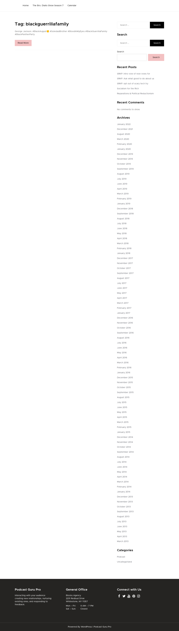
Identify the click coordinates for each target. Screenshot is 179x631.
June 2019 (122, 184)
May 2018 (122, 233)
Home (26, 5)
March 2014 (123, 482)
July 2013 (121, 521)
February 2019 (124, 199)
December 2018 (125, 209)
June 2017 (122, 288)
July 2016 (121, 343)
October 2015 (124, 387)
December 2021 (125, 129)
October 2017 (124, 268)
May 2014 (122, 472)
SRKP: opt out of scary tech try (132, 84)
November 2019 (125, 159)
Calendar (71, 5)
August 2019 (123, 174)
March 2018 (123, 243)
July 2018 (121, 223)
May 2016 (122, 353)
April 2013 (122, 536)
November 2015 (125, 382)
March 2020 (123, 139)
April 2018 (122, 238)
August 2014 (123, 457)
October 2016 (124, 328)
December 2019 (125, 154)
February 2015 (124, 427)
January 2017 (123, 313)
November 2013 (125, 502)
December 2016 (125, 318)
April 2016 (122, 358)
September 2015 (125, 392)
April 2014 (122, 477)
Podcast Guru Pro (102, 627)
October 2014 (124, 447)
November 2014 (125, 442)
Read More (23, 43)
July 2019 (121, 179)
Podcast (121, 557)
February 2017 (124, 308)
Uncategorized (124, 562)
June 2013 (122, 526)
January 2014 (123, 492)
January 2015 (123, 432)
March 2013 (122, 541)
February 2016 (124, 368)
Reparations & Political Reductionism (135, 94)
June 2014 (122, 467)
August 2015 (123, 397)
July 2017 (121, 283)
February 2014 (124, 487)
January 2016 (123, 373)
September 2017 (125, 273)
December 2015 (125, 378)
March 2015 (123, 422)
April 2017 (122, 298)
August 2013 (123, 517)
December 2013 (125, 497)
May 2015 (122, 412)
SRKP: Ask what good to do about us (135, 79)
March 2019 (123, 194)
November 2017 (125, 263)
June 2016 (122, 348)
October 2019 (124, 164)
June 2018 (122, 228)
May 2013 (121, 531)
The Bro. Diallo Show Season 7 (48, 5)
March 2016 (123, 363)
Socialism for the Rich (128, 89)
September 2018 (125, 214)
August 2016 (123, 338)
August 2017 (123, 278)
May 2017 (122, 293)
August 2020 (123, 134)
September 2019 (125, 169)
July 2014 (121, 462)
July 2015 (121, 402)
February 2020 (124, 144)
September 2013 (125, 512)
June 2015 (122, 407)
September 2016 (125, 333)
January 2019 (123, 204)
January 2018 (123, 253)
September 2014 (125, 452)
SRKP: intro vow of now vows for (133, 74)
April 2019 (122, 189)
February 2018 (124, 248)
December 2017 (125, 258)
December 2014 (125, 437)
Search (120, 52)
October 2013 (124, 507)
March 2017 (123, 303)
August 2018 (123, 219)
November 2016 (125, 323)
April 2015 (122, 417)
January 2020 (124, 149)
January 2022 (124, 124)
